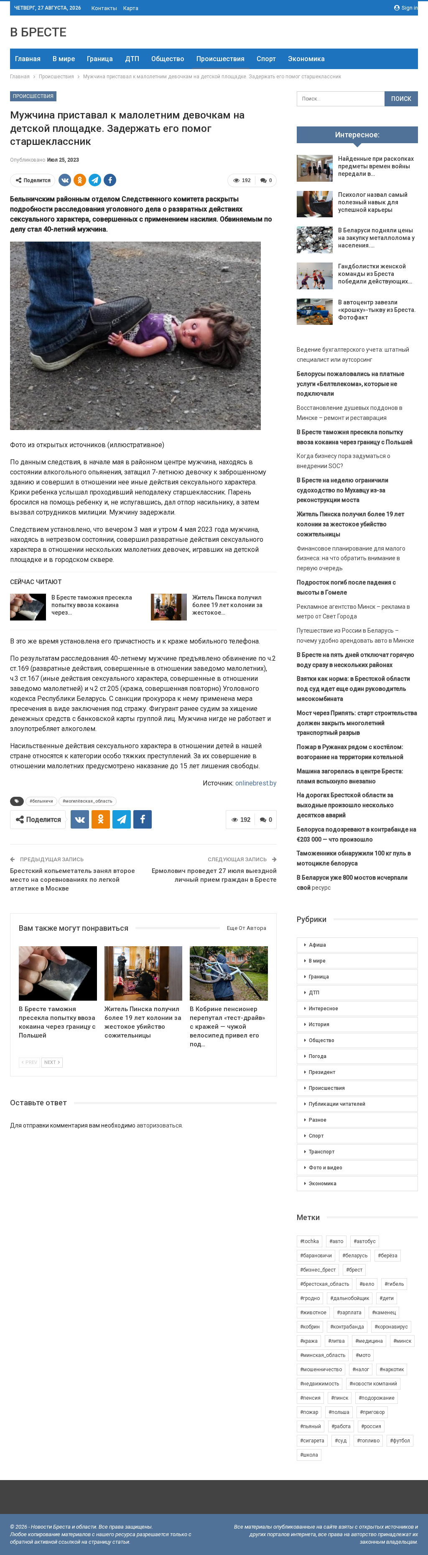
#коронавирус (391, 1327)
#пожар (309, 1412)
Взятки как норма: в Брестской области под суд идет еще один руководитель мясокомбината (353, 688)
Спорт (266, 59)
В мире (64, 59)
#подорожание (377, 1398)
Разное (317, 1120)
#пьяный (310, 1426)
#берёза (387, 1256)
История (319, 1024)
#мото (363, 1355)
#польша (339, 1412)
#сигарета (312, 1441)
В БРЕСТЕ (38, 32)
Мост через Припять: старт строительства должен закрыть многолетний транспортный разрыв (357, 723)
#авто (336, 1241)
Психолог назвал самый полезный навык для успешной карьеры (373, 202)
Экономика (306, 59)
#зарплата (349, 1313)
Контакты (104, 8)
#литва (336, 1341)
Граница (100, 59)
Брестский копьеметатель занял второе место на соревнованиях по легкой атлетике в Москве (72, 879)
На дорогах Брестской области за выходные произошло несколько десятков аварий (345, 805)
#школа (309, 1455)
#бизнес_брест (318, 1270)
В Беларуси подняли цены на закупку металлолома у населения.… (376, 238)
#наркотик (392, 1369)
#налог (360, 1369)
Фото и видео (325, 1168)
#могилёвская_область (87, 801)
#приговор (372, 1412)
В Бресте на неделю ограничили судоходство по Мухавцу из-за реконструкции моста (342, 490)
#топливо (368, 1441)
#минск (402, 1341)
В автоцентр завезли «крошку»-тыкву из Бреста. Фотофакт (377, 310)
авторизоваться (159, 1125)
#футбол (400, 1441)
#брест (354, 1270)
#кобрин (310, 1327)
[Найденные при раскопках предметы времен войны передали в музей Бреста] (315, 168)
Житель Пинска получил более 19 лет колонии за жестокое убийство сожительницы (350, 524)
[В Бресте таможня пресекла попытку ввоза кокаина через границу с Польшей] (28, 607)
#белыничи (41, 801)
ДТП (132, 59)
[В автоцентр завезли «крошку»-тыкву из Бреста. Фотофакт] (315, 312)
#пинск (339, 1398)
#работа (341, 1426)
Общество (167, 59)
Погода (317, 1056)
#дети (387, 1298)
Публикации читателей (337, 1104)
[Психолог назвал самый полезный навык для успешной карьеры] (315, 204)
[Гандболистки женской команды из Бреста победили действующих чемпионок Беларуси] (315, 276)
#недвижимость (319, 1384)
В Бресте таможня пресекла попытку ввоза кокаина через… (91, 605)
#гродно (310, 1298)
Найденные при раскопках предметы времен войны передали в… (376, 166)
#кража (309, 1341)
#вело (366, 1284)
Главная (28, 59)
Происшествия (220, 59)
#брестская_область (324, 1284)
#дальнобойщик (349, 1298)
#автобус (365, 1241)
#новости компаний (373, 1384)
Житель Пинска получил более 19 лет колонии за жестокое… (227, 605)
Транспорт (321, 1152)
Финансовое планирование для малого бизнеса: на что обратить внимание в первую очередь (351, 558)
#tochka (309, 1241)
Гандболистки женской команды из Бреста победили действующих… (375, 274)
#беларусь (354, 1256)
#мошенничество (321, 1369)
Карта (130, 8)
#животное (313, 1313)
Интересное (323, 1009)
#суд (340, 1441)
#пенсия (310, 1398)
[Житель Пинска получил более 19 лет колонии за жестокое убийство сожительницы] (169, 607)
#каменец (384, 1313)
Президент (322, 1072)
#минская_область (322, 1355)
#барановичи (316, 1256)
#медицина (369, 1341)
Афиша (317, 945)
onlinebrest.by (256, 783)
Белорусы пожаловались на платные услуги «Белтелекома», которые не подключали (350, 384)
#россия (371, 1426)
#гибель (394, 1284)
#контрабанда (347, 1327)
